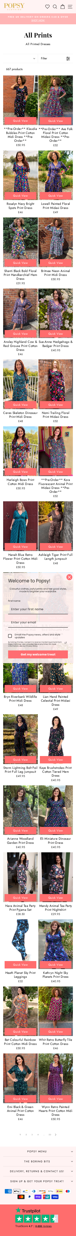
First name (14, 600)
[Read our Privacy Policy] (65, 643)
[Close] (69, 577)
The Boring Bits (37, 1161)
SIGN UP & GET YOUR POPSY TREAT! (37, 1181)
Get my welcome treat (38, 654)
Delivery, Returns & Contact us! (37, 1171)
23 (50, 1134)
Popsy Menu (37, 1151)
